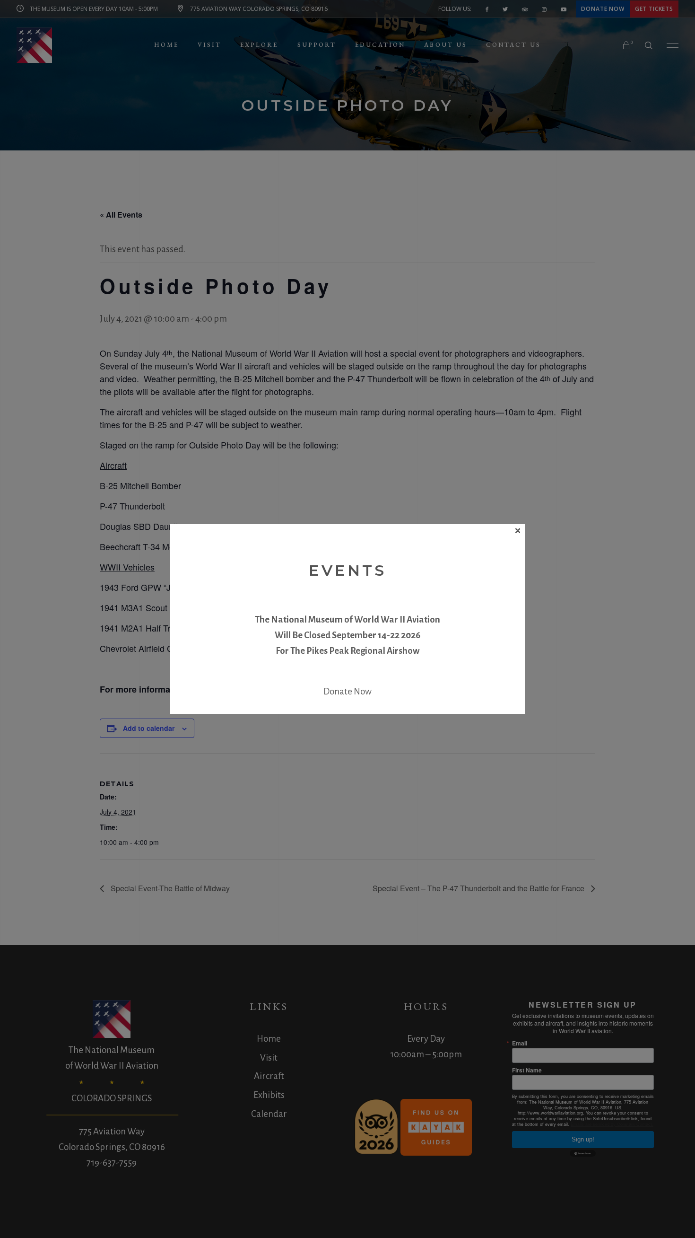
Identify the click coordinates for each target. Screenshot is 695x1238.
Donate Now (347, 691)
